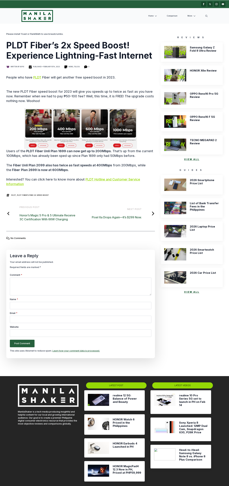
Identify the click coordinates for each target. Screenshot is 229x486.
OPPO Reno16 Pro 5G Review (204, 95)
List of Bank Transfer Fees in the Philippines (204, 206)
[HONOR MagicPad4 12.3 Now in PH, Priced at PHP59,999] (98, 471)
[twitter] (210, 4)
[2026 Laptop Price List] (175, 231)
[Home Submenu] (157, 16)
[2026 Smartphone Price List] (175, 185)
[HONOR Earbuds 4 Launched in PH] (98, 448)
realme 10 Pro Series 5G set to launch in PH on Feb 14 (192, 400)
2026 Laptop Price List (202, 228)
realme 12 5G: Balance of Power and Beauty (125, 399)
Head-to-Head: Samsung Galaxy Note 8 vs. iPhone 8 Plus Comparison (192, 454)
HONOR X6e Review (203, 70)
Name (14, 299)
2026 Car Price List (203, 272)
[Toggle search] (206, 16)
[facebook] (203, 4)
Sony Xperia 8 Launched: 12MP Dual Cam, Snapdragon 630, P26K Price (193, 427)
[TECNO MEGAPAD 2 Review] (175, 145)
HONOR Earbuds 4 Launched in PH (125, 445)
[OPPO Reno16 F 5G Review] (175, 121)
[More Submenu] (195, 16)
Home (151, 16)
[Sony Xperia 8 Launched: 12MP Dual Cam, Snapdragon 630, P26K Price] (164, 429)
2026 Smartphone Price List (202, 182)
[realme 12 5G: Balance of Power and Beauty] (98, 400)
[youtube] (222, 4)
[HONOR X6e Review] (175, 75)
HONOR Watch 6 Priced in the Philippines (124, 423)
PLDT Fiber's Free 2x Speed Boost (33, 195)
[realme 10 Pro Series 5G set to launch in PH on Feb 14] (164, 402)
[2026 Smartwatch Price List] (175, 254)
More (189, 16)
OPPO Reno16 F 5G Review (202, 118)
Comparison (172, 16)
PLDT (37, 77)
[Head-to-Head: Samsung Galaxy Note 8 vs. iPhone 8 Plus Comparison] (164, 456)
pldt (13, 195)
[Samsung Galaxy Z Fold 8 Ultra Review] (175, 52)
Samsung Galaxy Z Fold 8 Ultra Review (203, 49)
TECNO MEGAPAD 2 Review (203, 142)
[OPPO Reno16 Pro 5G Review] (175, 98)
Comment (16, 275)
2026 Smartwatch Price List (202, 251)
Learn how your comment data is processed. (76, 350)
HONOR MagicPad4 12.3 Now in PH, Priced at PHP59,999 (127, 469)
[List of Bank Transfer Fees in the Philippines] (175, 208)
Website (14, 327)
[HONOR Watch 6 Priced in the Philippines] (98, 424)
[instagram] (216, 4)
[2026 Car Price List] (175, 277)
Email (13, 313)
